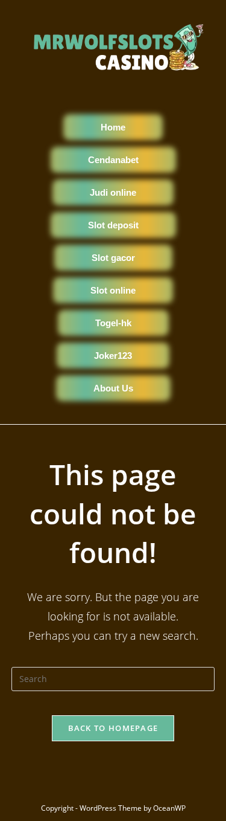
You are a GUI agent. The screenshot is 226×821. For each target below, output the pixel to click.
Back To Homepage (113, 728)
